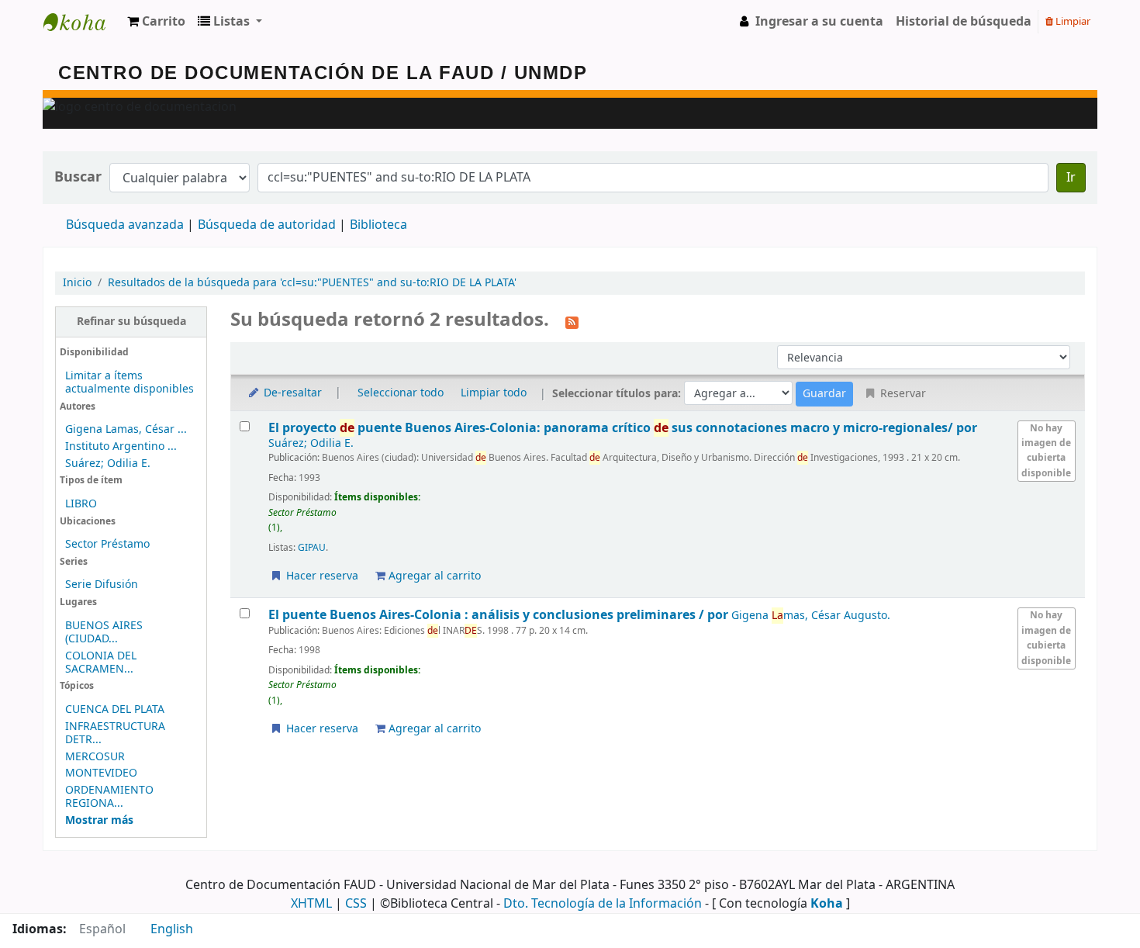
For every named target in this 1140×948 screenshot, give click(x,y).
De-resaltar (291, 393)
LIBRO (81, 504)
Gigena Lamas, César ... (126, 429)
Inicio (77, 283)
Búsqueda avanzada (125, 225)
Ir (1071, 177)
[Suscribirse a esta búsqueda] (572, 321)
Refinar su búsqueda (131, 321)
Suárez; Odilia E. (107, 463)
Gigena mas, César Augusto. (810, 615)
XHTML (311, 903)
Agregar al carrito (433, 576)
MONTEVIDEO (101, 773)
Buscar (78, 177)
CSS (356, 903)
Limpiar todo (494, 393)
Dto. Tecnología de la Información (602, 903)
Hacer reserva (320, 576)
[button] (156, 21)
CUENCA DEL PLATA (114, 709)
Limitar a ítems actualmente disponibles (129, 382)
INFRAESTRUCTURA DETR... (115, 733)
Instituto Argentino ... (121, 446)
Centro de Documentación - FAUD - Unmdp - (82, 21)
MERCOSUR (95, 757)
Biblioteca (378, 225)
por (622, 428)
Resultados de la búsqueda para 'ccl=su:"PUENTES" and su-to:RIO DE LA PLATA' (312, 283)
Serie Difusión (101, 584)
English (171, 929)
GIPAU (312, 548)
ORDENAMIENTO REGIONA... (109, 796)
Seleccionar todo (401, 393)
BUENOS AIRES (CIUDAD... (104, 632)
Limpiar (1071, 21)
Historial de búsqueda (963, 21)
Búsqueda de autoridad (267, 225)
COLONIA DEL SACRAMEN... (100, 662)
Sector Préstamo (107, 544)
